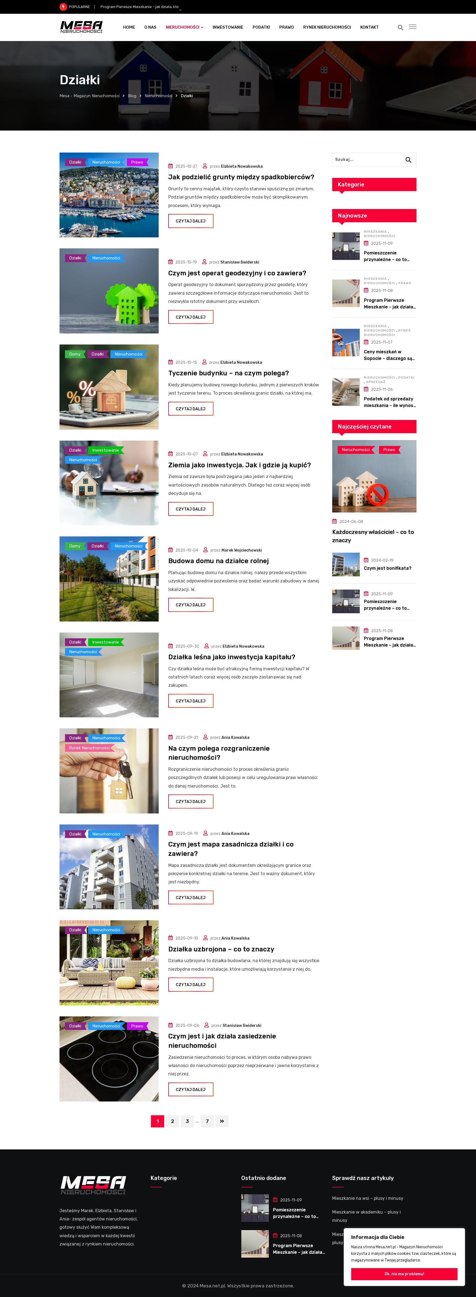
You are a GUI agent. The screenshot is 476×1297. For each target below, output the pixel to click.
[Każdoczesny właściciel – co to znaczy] (374, 476)
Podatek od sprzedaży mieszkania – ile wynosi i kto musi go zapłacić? (390, 405)
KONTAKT (369, 27)
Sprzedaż (375, 382)
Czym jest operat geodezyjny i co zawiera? (237, 273)
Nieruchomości (379, 236)
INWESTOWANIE (228, 27)
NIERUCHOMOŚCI (182, 27)
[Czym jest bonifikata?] (346, 564)
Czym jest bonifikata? (388, 568)
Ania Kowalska (235, 737)
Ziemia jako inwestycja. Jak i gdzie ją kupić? (239, 465)
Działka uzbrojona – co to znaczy (221, 949)
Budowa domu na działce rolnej (218, 561)
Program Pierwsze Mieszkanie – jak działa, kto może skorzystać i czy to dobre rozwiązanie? (178, 7)
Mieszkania (375, 232)
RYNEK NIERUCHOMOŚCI (327, 27)
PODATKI (261, 27)
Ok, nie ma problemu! (404, 1274)
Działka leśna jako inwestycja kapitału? (231, 657)
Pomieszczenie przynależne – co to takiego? (385, 259)
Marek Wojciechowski (241, 550)
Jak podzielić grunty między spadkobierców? (241, 177)
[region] (404, 1257)
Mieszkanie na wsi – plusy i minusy (367, 1198)
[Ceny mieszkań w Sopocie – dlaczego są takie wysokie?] (346, 342)
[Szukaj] (400, 27)
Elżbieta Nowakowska (242, 166)
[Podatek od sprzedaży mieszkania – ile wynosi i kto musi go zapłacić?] (346, 392)
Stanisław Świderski (239, 262)
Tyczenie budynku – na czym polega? (228, 373)
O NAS (150, 27)
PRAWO (286, 27)
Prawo (404, 283)
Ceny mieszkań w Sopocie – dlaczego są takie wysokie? (388, 358)
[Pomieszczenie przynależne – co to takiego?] (346, 246)
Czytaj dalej (190, 221)
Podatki (406, 377)
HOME (129, 27)
